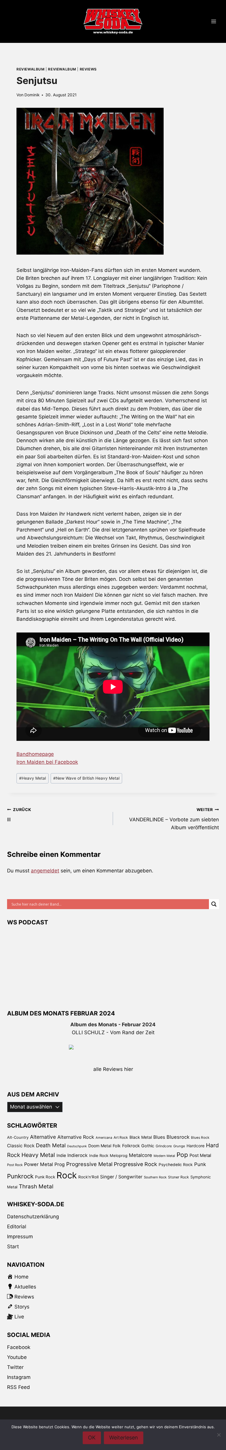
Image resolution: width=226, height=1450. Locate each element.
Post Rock (15, 1165)
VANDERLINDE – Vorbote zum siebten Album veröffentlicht (174, 819)
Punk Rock (45, 1177)
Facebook (18, 1347)
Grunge (179, 1146)
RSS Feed (18, 1387)
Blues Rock (200, 1138)
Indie (61, 1155)
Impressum (20, 1236)
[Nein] (219, 1435)
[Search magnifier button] (214, 904)
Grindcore (164, 1146)
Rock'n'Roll (88, 1177)
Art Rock (121, 1137)
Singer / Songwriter (121, 1177)
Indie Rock (98, 1155)
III (19, 815)
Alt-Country (18, 1137)
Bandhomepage (35, 754)
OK (92, 1437)
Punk (200, 1164)
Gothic (147, 1145)
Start (13, 1246)
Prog (59, 1164)
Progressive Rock (135, 1164)
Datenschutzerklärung (33, 1216)
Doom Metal (99, 1145)
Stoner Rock (178, 1177)
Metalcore (140, 1155)
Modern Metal (164, 1156)
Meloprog (118, 1155)
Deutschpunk (77, 1146)
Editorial (16, 1226)
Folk (117, 1145)
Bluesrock (178, 1137)
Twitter (15, 1367)
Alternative (43, 1137)
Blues (159, 1137)
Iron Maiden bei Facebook (47, 762)
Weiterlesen (123, 1437)
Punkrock (20, 1176)
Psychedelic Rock (176, 1164)
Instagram (19, 1377)
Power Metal (38, 1164)
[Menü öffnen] (213, 21)
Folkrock (131, 1145)
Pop (182, 1154)
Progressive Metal (89, 1164)
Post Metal (200, 1155)
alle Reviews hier (113, 1069)
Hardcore (196, 1145)
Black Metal (140, 1137)
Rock (66, 1175)
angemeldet (45, 871)
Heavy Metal (32, 778)
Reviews (88, 69)
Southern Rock (155, 1177)
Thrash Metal (36, 1186)
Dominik (31, 94)
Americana (104, 1138)
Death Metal (51, 1145)
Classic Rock (20, 1145)
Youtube (17, 1357)
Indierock (77, 1155)
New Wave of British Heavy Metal (86, 778)
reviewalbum (30, 69)
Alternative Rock (75, 1137)
